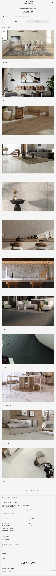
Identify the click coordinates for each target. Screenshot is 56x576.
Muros (30, 523)
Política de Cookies (7, 571)
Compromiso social (7, 523)
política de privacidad (12, 513)
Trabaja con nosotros (7, 528)
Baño (30, 528)
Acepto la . (10, 513)
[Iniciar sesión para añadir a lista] (50, 56)
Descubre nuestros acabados (10, 544)
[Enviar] (29, 510)
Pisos (30, 521)
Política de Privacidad (8, 568)
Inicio (3, 497)
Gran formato (32, 525)
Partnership (5, 539)
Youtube (4, 558)
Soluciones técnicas (7, 542)
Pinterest (4, 556)
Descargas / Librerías (8, 546)
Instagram (5, 551)
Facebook (5, 553)
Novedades (5, 533)
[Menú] (3, 2)
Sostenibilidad (6, 525)
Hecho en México (6, 521)
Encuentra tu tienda (7, 530)
